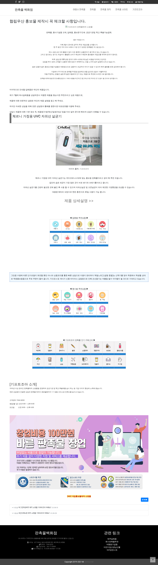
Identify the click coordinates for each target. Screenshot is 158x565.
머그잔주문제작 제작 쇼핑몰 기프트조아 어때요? (35, 507)
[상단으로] (153, 560)
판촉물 (93, 9)
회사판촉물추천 (111, 541)
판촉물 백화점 (24, 9)
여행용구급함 (112, 544)
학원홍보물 (54, 279)
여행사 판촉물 (79, 9)
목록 (145, 500)
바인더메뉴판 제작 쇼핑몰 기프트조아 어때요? (34, 513)
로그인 (131, 2)
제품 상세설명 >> (79, 200)
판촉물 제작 (105, 9)
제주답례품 (112, 539)
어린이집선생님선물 (112, 547)
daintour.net (88, 562)
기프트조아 (137, 9)
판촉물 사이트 (121, 9)
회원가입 (140, 2)
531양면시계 (112, 550)
